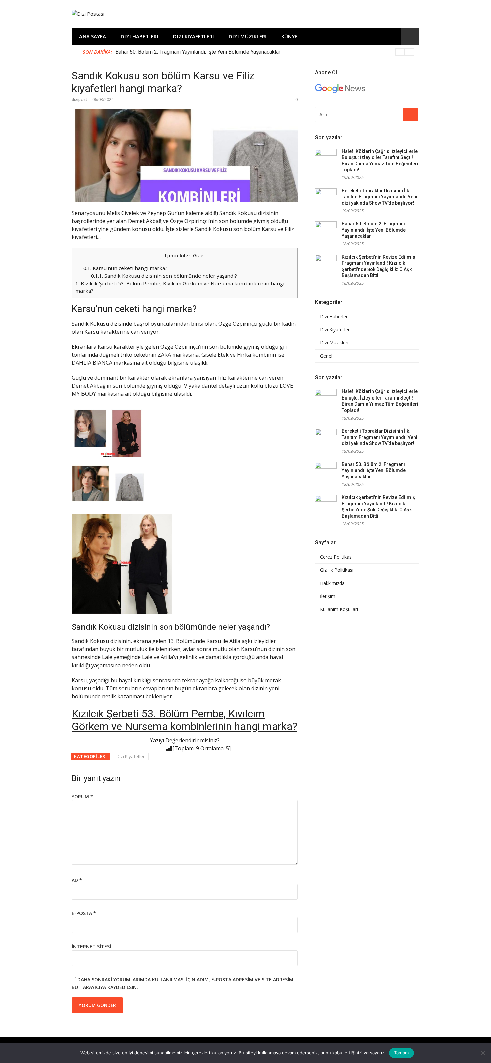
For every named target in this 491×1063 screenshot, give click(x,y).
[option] (264, 52)
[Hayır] (482, 1053)
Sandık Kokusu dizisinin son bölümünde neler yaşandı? (164, 275)
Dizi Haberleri (139, 36)
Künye (289, 36)
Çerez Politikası (336, 557)
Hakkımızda (332, 583)
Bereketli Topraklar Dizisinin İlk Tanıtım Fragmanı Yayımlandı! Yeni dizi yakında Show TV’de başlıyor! (379, 197)
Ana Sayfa (92, 36)
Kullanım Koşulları (339, 609)
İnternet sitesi (91, 946)
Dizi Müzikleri (248, 36)
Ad (77, 880)
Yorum (82, 796)
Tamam (401, 1052)
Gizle (198, 255)
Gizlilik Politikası (336, 570)
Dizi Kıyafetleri (193, 36)
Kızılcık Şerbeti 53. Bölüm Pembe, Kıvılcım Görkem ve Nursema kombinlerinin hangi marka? (184, 720)
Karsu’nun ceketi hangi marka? (125, 268)
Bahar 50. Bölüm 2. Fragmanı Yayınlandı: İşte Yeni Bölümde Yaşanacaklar (197, 52)
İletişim (327, 596)
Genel (326, 356)
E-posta (84, 913)
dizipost (79, 99)
